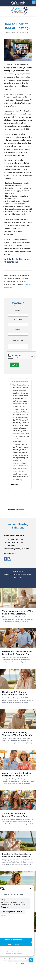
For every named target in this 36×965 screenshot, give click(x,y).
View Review (25, 498)
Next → (23, 963)
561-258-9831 (18, 4)
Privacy (15, 571)
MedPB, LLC (23, 509)
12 (10, 963)
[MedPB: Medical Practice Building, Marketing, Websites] (11, 574)
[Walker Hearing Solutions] (18, 14)
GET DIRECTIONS (10, 553)
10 (25, 959)
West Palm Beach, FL (18, 2)
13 (16, 963)
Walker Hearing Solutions (13, 32)
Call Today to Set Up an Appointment (17, 260)
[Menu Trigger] (34, 2)
